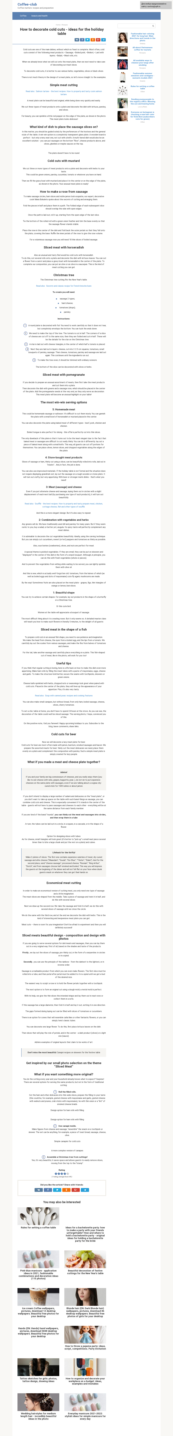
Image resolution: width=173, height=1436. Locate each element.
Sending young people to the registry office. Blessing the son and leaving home (142, 101)
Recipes (142, 53)
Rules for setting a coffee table (142, 87)
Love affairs (142, 107)
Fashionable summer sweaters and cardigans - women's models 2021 (142, 75)
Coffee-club (27, 4)
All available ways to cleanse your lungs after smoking (142, 62)
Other (142, 92)
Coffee (23, 16)
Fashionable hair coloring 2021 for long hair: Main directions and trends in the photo (142, 37)
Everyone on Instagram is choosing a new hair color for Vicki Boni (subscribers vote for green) (142, 115)
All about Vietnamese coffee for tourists (142, 48)
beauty (142, 43)
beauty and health (39, 16)
